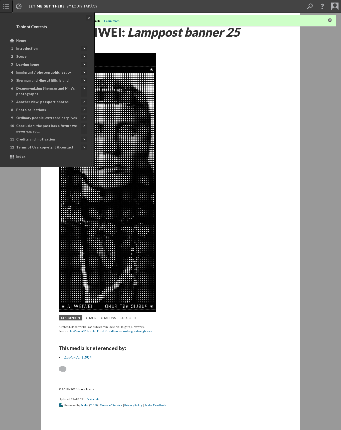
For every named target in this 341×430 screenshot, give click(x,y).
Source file (130, 318)
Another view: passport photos (42, 102)
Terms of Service (111, 405)
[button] (322, 6)
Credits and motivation (35, 139)
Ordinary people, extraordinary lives (46, 118)
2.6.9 (93, 405)
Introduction (27, 48)
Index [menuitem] (20, 156)
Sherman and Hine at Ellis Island (42, 80)
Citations (108, 318)
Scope (21, 56)
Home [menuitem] (21, 40)
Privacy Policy (133, 405)
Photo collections (31, 110)
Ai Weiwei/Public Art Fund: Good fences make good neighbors (110, 331)
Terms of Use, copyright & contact (44, 147)
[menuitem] (6, 6)
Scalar (85, 405)
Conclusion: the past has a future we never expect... (46, 128)
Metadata (93, 399)
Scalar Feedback (155, 405)
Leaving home (27, 64)
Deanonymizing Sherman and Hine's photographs (45, 91)
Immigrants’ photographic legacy (43, 72)
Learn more (111, 20)
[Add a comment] (65, 369)
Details (90, 318)
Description (70, 318)
